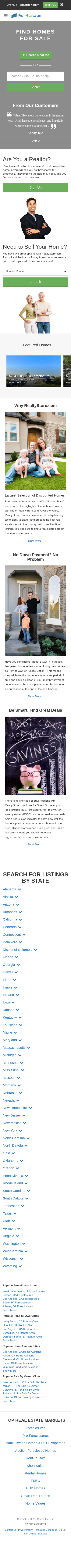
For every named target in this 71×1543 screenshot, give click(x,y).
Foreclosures (35, 1428)
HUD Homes (35, 1488)
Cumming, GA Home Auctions (20, 1366)
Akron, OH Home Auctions (18, 1355)
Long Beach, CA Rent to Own (20, 1321)
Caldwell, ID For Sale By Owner (22, 1389)
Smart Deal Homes (35, 1496)
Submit (35, 282)
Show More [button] (9, 1310)
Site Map (42, 1533)
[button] (12, 889)
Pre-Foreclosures (36, 1436)
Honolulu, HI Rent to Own (18, 1325)
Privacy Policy (25, 1530)
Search (35, 87)
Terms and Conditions (45, 1530)
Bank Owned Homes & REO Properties (35, 1443)
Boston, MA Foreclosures (18, 1294)
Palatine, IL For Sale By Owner (21, 1393)
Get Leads (50, 5)
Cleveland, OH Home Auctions (21, 1359)
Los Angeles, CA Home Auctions (22, 1351)
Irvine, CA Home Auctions (18, 1363)
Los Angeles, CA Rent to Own (20, 1329)
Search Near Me (37, 55)
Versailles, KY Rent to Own (19, 1332)
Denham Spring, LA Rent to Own (22, 1336)
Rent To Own (35, 1458)
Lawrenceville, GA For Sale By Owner (25, 1382)
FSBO (35, 1481)
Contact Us (10, 1530)
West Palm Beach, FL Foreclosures (24, 1291)
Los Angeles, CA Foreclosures (21, 1298)
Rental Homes (35, 1473)
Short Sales (35, 1466)
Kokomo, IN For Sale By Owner (21, 1397)
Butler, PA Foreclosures (17, 1302)
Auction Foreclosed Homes (35, 1450)
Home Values (35, 1503)
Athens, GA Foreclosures (18, 1306)
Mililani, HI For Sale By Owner (21, 1385)
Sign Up (36, 187)
